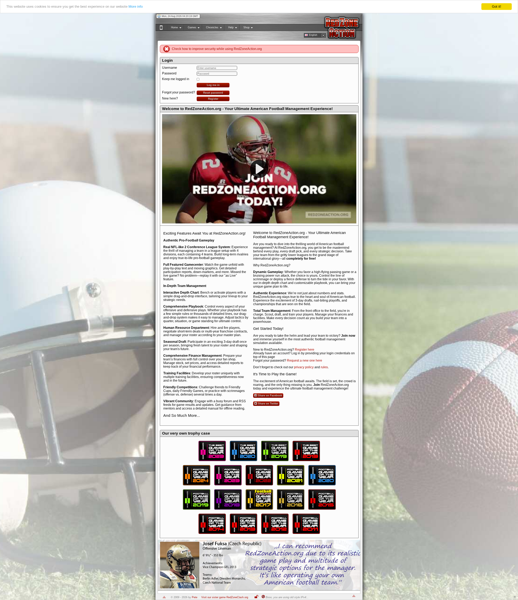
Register (213, 98)
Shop (244, 28)
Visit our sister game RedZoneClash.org (224, 597)
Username (169, 67)
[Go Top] (164, 597)
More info (135, 7)
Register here (304, 349)
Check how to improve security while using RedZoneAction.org (217, 49)
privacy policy (304, 367)
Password (169, 73)
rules (324, 367)
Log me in (213, 85)
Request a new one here (304, 360)
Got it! (496, 6)
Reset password (213, 92)
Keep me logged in (175, 79)
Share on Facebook (269, 395)
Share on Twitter (267, 403)
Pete (194, 597)
